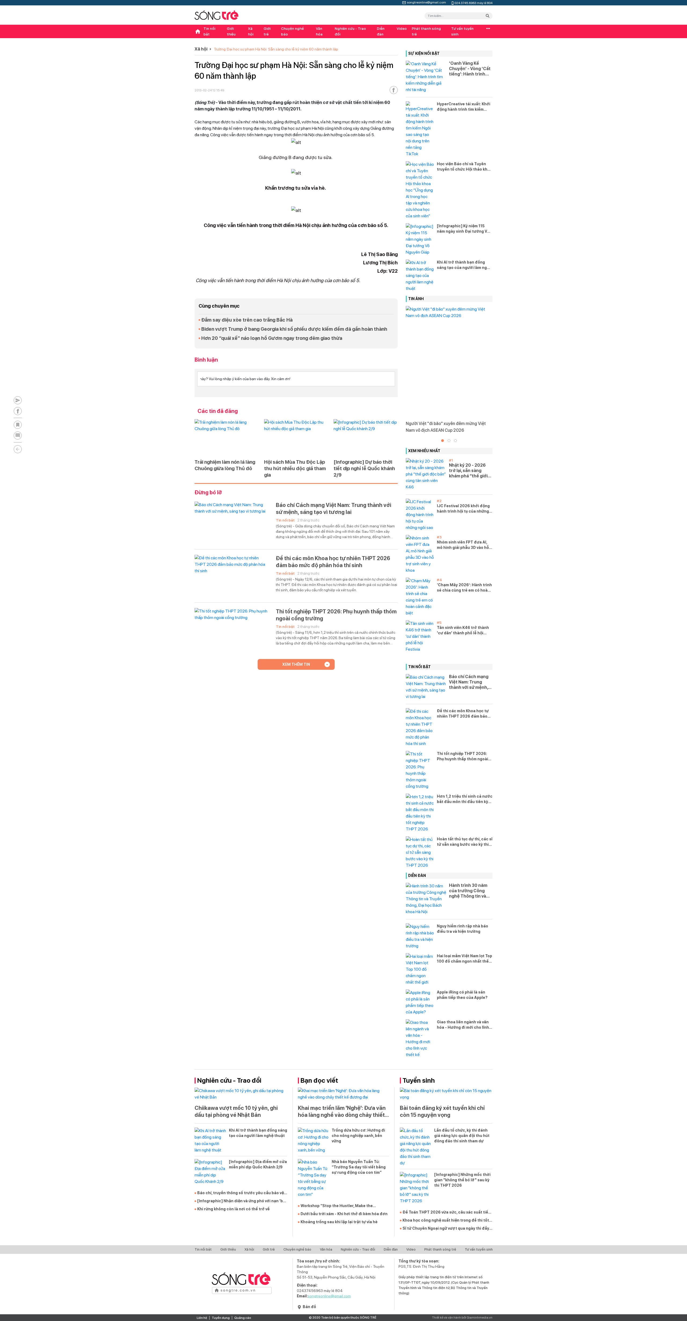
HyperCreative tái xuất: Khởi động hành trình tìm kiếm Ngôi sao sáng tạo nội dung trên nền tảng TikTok (463, 107)
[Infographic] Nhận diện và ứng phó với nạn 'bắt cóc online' (242, 1201)
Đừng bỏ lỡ (208, 492)
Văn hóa (319, 31)
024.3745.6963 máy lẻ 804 (473, 2)
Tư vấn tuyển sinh (462, 31)
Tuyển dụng (221, 1318)
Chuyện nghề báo (292, 31)
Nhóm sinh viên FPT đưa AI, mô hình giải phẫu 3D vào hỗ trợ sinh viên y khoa (463, 545)
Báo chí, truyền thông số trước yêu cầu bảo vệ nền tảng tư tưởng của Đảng (240, 1193)
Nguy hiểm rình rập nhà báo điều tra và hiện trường (462, 929)
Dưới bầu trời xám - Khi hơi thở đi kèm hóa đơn (344, 1214)
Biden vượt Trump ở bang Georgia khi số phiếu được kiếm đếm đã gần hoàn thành (294, 329)
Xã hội (250, 31)
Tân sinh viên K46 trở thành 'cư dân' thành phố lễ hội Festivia (463, 630)
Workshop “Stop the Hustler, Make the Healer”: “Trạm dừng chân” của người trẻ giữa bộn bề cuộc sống (344, 1206)
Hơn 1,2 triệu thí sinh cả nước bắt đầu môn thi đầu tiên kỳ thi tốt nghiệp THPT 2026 (464, 799)
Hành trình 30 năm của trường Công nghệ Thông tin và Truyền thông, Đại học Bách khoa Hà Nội (468, 891)
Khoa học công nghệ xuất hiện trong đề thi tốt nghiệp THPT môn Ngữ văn (446, 1220)
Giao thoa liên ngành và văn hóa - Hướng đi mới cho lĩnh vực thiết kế (463, 1025)
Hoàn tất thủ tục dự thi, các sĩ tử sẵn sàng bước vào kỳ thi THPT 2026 (464, 842)
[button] (442, 440)
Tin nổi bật (209, 31)
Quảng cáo (242, 1318)
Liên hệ (202, 1318)
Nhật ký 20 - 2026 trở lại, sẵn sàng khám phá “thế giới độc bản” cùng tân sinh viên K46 (468, 471)
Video (402, 28)
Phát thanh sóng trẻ (426, 31)
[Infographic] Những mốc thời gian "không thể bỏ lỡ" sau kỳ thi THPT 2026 (462, 1179)
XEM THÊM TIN (296, 664)
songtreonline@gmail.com (426, 2)
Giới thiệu (231, 31)
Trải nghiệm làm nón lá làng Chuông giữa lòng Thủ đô (225, 465)
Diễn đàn (381, 31)
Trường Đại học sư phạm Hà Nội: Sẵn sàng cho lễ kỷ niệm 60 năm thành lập (276, 49)
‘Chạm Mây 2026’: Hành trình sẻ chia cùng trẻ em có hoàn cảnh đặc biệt (464, 588)
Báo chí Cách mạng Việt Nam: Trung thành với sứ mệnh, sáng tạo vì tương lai (333, 508)
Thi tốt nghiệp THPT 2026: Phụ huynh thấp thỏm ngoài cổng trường (336, 615)
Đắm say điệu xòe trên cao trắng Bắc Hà (247, 320)
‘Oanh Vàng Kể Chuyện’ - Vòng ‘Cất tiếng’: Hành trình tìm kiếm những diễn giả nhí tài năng (470, 69)
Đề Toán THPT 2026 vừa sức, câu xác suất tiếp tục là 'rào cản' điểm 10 (447, 1212)
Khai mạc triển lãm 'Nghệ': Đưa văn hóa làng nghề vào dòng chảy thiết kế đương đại (342, 1111)
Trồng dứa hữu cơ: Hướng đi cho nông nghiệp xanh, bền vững (358, 1135)
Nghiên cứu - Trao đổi (350, 31)
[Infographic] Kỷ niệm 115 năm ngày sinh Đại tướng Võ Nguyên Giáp (463, 229)
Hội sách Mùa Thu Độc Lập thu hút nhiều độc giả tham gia (295, 468)
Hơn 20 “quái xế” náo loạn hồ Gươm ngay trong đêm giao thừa (272, 338)
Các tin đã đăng (218, 411)
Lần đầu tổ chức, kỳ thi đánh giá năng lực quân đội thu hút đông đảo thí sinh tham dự (461, 1135)
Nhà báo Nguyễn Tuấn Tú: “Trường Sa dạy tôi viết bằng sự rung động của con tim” (359, 1167)
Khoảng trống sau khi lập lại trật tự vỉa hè (339, 1222)
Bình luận (206, 360)
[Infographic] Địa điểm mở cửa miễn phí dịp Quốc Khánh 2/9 (258, 1164)
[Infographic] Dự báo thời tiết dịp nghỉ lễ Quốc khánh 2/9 (364, 468)
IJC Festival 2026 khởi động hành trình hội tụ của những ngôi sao (463, 509)
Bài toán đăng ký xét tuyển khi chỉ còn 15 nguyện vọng (442, 1111)
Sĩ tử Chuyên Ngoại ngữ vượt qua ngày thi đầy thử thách (446, 1228)
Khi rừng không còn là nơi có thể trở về (233, 1209)
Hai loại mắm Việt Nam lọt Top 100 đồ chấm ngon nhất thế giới (464, 959)
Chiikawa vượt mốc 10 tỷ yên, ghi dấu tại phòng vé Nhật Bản (236, 1111)
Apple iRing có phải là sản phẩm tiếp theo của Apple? (462, 995)
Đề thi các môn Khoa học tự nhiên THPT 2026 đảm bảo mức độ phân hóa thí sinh (333, 561)
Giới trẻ (267, 31)
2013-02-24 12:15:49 (209, 90)
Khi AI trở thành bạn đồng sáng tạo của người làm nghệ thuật (464, 265)
